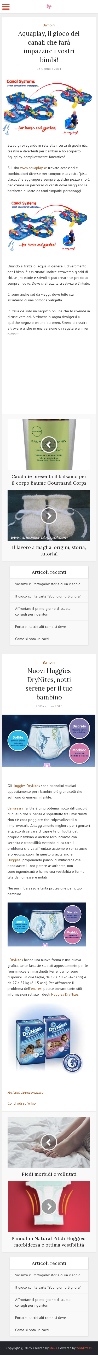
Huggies (19, 785)
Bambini (49, 25)
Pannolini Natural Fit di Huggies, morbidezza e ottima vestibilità (46, 1345)
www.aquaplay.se (33, 167)
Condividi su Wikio (22, 1103)
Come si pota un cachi (32, 638)
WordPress (84, 1348)
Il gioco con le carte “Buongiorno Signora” (48, 596)
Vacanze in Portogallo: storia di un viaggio (47, 584)
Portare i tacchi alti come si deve (40, 626)
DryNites (33, 785)
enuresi (15, 808)
